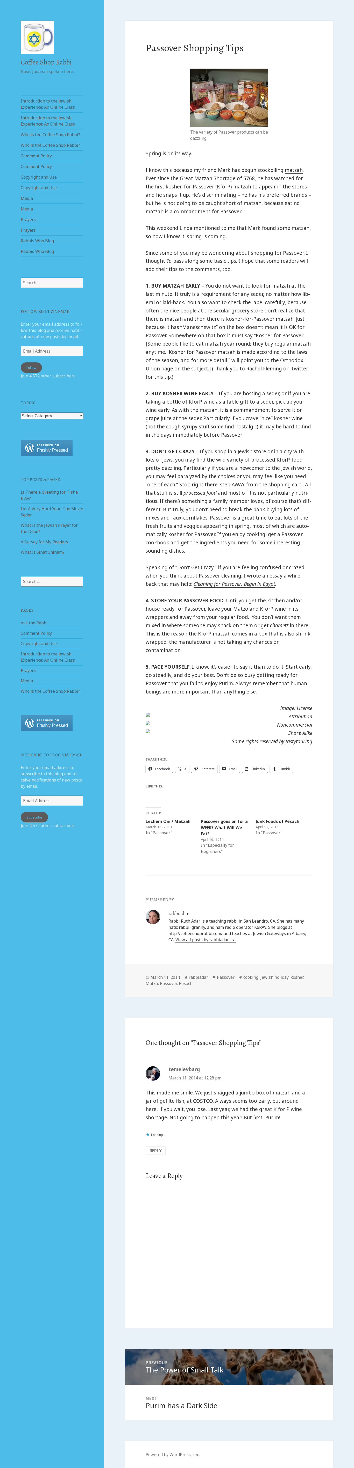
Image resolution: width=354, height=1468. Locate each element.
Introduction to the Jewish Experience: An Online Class (48, 104)
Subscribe (34, 817)
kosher (297, 977)
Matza (152, 983)
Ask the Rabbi (34, 623)
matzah (294, 170)
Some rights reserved (255, 741)
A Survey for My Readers (44, 542)
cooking (250, 977)
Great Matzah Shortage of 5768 (217, 178)
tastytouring (299, 741)
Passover (226, 977)
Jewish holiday (274, 977)
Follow (31, 367)
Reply (156, 1150)
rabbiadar (198, 977)
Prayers (28, 219)
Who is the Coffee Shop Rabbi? (50, 134)
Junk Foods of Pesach (277, 821)
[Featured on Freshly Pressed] (47, 447)
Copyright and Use (39, 177)
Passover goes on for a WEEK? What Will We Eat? (224, 828)
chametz (279, 625)
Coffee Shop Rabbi (46, 62)
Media (27, 198)
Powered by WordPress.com (172, 1454)
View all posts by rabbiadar (202, 940)
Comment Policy (36, 156)
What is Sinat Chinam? (43, 552)
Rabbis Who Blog (37, 241)
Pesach (186, 983)
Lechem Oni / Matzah (168, 821)
